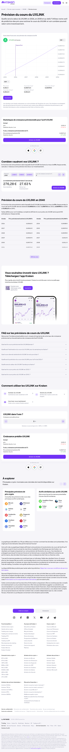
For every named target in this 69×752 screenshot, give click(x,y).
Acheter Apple (51, 663)
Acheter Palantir (51, 667)
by (5, 719)
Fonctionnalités (6, 624)
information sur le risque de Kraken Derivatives (21, 579)
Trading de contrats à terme (9, 634)
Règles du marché (31, 711)
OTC (55, 725)
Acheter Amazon (51, 665)
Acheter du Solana (29, 670)
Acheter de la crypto (7, 627)
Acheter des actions (53, 655)
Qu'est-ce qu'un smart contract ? (33, 687)
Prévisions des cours (52, 645)
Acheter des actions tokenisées (11, 682)
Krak (48, 725)
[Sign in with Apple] (28, 150)
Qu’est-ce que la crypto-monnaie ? (34, 685)
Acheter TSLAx (5, 687)
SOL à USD (4, 667)
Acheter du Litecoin (29, 672)
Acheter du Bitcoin (29, 658)
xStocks (19, 725)
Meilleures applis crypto (31, 694)
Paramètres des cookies (36, 709)
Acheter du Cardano (30, 667)
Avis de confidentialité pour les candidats (54, 711)
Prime (51, 725)
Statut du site (28, 643)
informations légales (36, 748)
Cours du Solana (51, 638)
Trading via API (5, 641)
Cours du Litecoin (52, 641)
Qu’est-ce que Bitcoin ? (31, 690)
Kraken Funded (5, 650)
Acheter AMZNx (6, 694)
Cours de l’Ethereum (52, 629)
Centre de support (29, 645)
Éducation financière (30, 682)
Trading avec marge (7, 631)
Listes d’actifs (28, 641)
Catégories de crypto (53, 643)
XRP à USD (4, 663)
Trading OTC (5, 636)
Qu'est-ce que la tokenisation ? (33, 692)
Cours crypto (51, 624)
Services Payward (11, 725)
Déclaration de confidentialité (21, 709)
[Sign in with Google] (34, 150)
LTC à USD (4, 677)
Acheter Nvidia (51, 658)
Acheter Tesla (51, 660)
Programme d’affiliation (31, 638)
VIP (31, 723)
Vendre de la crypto (7, 629)
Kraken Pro (14, 723)
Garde (59, 725)
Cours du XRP (51, 634)
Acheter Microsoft (52, 670)
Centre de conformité (6, 711)
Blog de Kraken (28, 631)
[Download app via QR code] (40, 150)
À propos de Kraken (30, 624)
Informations (40, 711)
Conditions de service (19, 711)
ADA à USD (4, 672)
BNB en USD (4, 665)
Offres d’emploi (28, 629)
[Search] (63, 3)
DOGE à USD (5, 670)
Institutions (4, 638)
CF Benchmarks (26, 725)
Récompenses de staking (8, 643)
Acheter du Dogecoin (30, 663)
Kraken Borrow (5, 647)
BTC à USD (4, 658)
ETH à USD (4, 660)
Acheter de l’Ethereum (30, 660)
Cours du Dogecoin (52, 631)
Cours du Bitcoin (51, 627)
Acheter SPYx (5, 692)
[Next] (64, 484)
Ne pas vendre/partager (49, 709)
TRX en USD (4, 674)
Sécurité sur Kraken (29, 627)
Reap (32, 725)
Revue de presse (29, 636)
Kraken (9, 723)
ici (28, 737)
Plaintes (26, 647)
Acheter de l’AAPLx (6, 690)
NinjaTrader (21, 723)
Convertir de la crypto (8, 655)
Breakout (27, 723)
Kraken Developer (29, 634)
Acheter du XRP (28, 665)
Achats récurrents (6, 645)
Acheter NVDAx (6, 685)
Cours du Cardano (52, 636)
